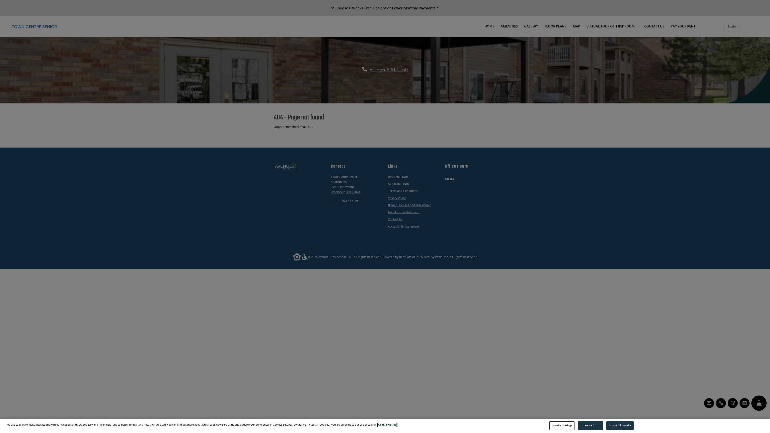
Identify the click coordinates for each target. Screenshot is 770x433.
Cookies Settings (562, 425)
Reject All (590, 425)
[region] (385, 426)
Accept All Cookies (620, 425)
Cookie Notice (387, 424)
